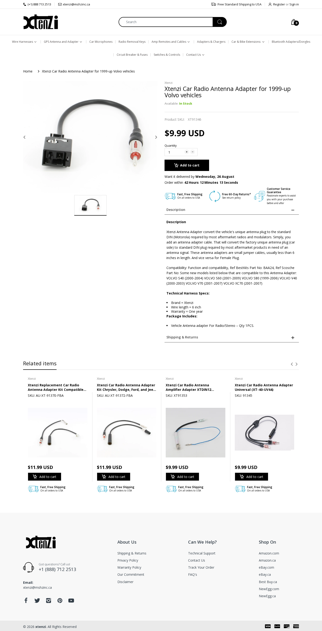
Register (279, 4)
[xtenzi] (40, 22)
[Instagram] (48, 602)
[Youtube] (71, 602)
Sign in (294, 4)
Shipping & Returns (182, 337)
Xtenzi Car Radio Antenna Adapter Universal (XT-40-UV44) (264, 387)
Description (175, 209)
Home (28, 71)
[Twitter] (37, 602)
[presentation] (291, 364)
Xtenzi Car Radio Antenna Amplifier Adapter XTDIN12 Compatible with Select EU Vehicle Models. (195, 387)
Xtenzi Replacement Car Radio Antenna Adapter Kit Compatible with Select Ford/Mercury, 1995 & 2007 (55, 387)
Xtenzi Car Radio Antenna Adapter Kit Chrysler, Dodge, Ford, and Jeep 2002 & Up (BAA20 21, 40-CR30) (126, 387)
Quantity (171, 145)
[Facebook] (26, 602)
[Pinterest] (60, 602)
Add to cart (189, 165)
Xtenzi (169, 83)
